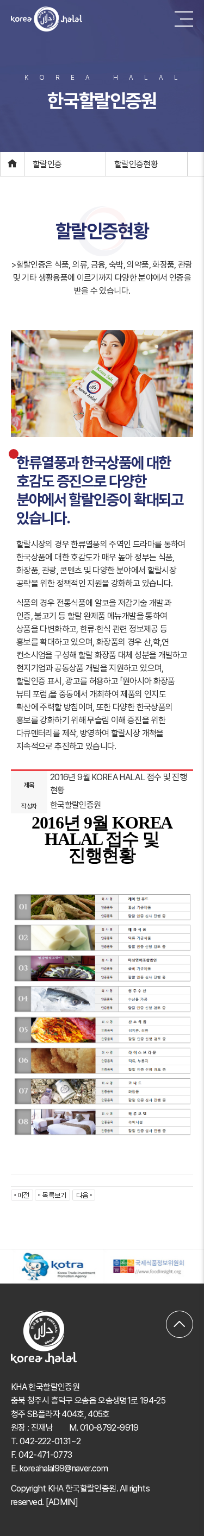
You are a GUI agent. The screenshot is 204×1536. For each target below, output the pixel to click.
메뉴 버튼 (184, 19)
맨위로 (179, 1317)
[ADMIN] (62, 1502)
